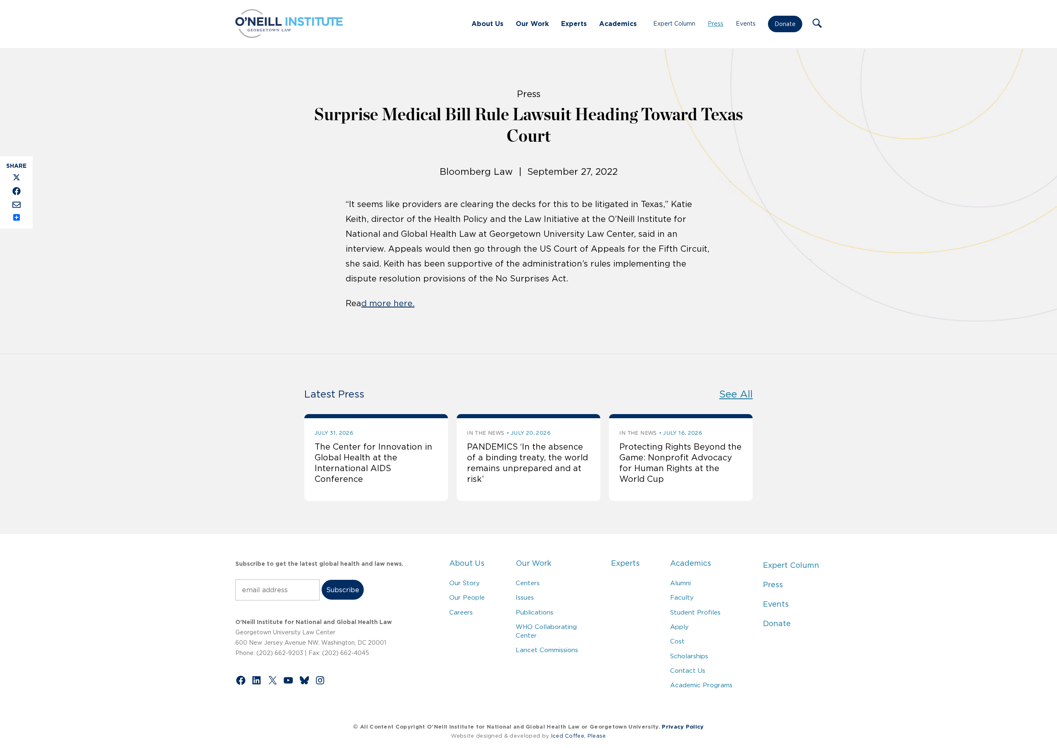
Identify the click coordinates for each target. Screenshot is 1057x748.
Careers (461, 612)
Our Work (532, 23)
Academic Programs (701, 684)
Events (746, 23)
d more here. (388, 303)
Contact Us (687, 670)
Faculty (682, 597)
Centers (528, 582)
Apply (679, 626)
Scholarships (689, 656)
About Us (487, 23)
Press (715, 23)
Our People (467, 597)
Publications (534, 612)
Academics (618, 23)
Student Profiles (695, 612)
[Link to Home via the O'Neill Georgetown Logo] (289, 35)
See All (736, 394)
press (528, 94)
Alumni (680, 582)
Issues (525, 597)
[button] (817, 24)
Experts (574, 23)
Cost (677, 641)
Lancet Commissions (547, 649)
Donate (785, 24)
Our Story (464, 582)
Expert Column (674, 23)
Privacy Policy (683, 727)
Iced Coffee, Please (578, 736)
